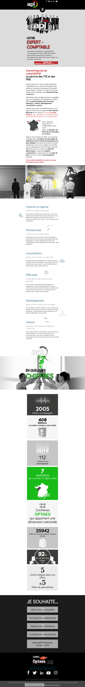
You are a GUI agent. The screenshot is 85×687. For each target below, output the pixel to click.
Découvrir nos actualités (42, 609)
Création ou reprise (37, 206)
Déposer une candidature (42, 626)
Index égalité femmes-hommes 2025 (42, 644)
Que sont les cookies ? (52, 685)
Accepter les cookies (34, 685)
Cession (30, 322)
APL (32, 5)
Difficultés (31, 274)
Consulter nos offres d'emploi (42, 634)
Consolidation (34, 253)
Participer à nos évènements (42, 617)
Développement (35, 300)
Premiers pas (33, 230)
